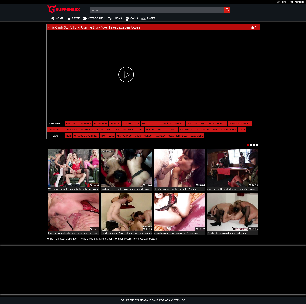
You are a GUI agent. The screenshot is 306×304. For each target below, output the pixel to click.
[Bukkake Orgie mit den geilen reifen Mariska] (126, 168)
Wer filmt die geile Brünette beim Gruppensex (73, 188)
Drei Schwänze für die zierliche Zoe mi (175, 188)
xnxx (242, 129)
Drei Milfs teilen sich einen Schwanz (226, 232)
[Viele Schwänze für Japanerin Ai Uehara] (179, 212)
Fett (68, 135)
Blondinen (100, 123)
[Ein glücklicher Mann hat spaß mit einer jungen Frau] (126, 212)
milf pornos (124, 135)
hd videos (71, 129)
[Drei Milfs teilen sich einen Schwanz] (232, 212)
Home (49, 238)
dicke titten (149, 123)
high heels (86, 129)
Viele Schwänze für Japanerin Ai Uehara (176, 232)
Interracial (103, 129)
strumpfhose (209, 129)
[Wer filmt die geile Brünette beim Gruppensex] (73, 168)
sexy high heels (178, 135)
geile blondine (196, 123)
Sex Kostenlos (297, 1)
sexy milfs (197, 135)
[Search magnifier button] (227, 10)
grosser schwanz (240, 123)
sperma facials (189, 129)
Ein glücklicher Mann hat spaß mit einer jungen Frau (129, 232)
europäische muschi (172, 123)
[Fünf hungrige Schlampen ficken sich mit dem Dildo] (73, 212)
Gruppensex (55, 129)
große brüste (217, 123)
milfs (140, 129)
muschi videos (143, 135)
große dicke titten (86, 135)
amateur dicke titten (78, 123)
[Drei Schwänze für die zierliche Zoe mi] (179, 168)
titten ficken (228, 129)
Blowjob (115, 123)
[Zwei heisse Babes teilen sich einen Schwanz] (232, 168)
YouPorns (281, 1)
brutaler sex (131, 123)
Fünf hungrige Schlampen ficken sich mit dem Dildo (76, 232)
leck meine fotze (124, 129)
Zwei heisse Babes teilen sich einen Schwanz (231, 188)
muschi (150, 129)
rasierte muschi (167, 129)
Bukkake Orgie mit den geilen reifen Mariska (125, 188)
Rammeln (160, 135)
